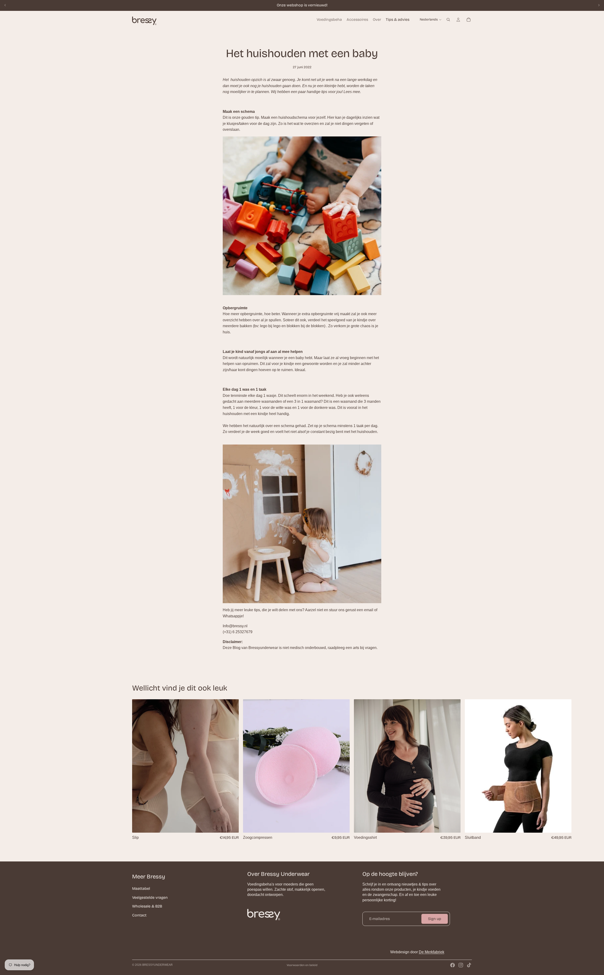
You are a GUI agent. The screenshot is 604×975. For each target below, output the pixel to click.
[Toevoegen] (342, 825)
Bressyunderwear (157, 965)
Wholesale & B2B (147, 906)
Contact (139, 915)
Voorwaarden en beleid (302, 965)
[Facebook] (452, 965)
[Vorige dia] (5, 5)
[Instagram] (461, 965)
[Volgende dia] (599, 5)
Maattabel (141, 888)
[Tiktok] (469, 965)
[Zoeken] (448, 19)
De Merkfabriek (431, 952)
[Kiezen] (231, 825)
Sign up (434, 918)
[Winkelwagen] (468, 19)
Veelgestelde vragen (150, 897)
